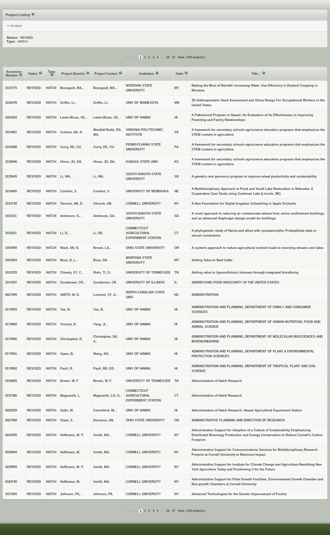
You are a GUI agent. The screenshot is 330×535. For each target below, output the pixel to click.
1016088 (11, 147)
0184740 (11, 481)
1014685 (11, 191)
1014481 (11, 132)
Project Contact (106, 73)
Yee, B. (98, 309)
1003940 (11, 248)
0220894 (11, 452)
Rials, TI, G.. (102, 272)
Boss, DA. (100, 260)
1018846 (11, 161)
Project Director (73, 73)
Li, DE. (98, 233)
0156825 (11, 381)
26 (168, 57)
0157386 (11, 395)
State (180, 73)
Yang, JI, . (100, 324)
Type (51, 72)
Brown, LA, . (102, 248)
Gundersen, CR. (105, 282)
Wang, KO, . (102, 354)
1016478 (11, 102)
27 (173, 57)
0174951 (11, 354)
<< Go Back (14, 26)
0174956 (11, 339)
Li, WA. (98, 176)
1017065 (11, 494)
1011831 (11, 233)
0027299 (11, 295)
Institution (147, 73)
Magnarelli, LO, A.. (107, 395)
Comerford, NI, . (105, 410)
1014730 (11, 203)
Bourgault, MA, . (105, 88)
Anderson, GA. (104, 216)
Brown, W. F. (102, 381)
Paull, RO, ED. (104, 368)
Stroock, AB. (102, 203)
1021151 (11, 216)
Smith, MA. (101, 452)
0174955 (11, 309)
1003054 (11, 260)
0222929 (11, 410)
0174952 (11, 368)
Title (255, 73)
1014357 (11, 282)
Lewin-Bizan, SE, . (107, 117)
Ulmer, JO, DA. (104, 161)
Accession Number (14, 73)
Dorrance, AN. (103, 420)
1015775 (11, 88)
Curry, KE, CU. (104, 147)
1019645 (11, 176)
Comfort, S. (101, 191)
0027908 (11, 420)
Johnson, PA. (103, 494)
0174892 (11, 324)
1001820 (11, 117)
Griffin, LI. (100, 102)
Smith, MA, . (102, 435)
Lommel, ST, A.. (105, 295)
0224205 (11, 435)
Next (181, 57)
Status (33, 73)
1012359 (11, 272)
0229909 (11, 467)
